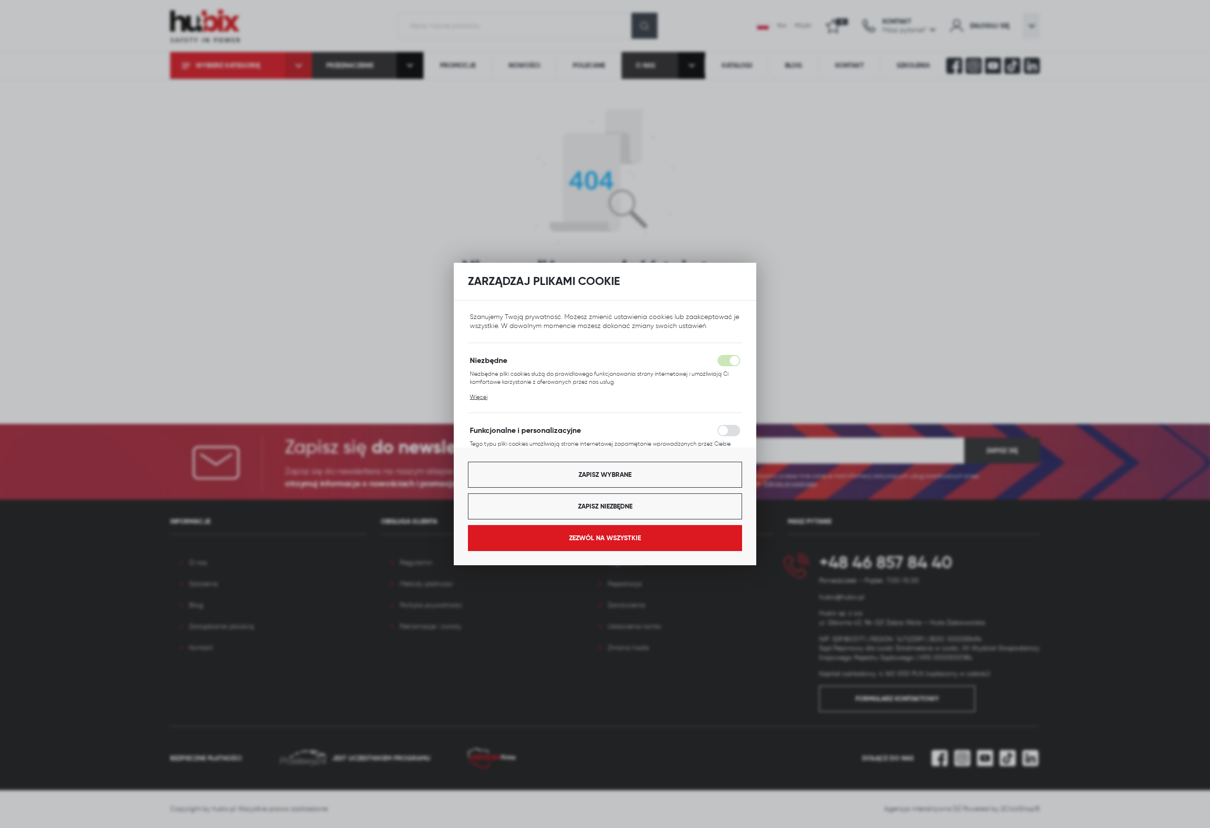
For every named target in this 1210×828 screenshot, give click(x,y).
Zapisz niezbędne (605, 506)
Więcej (479, 396)
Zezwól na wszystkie (605, 538)
